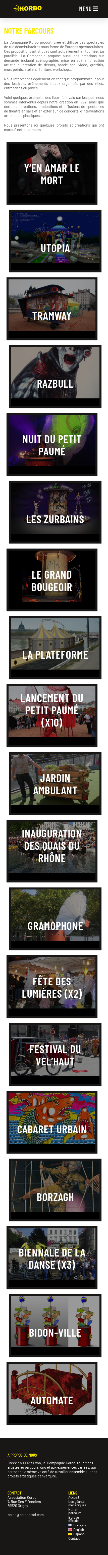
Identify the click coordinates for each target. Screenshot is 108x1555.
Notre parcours (75, 1511)
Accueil (73, 1497)
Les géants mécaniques (76, 1503)
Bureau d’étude (73, 1519)
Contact (74, 1538)
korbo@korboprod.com (26, 1515)
